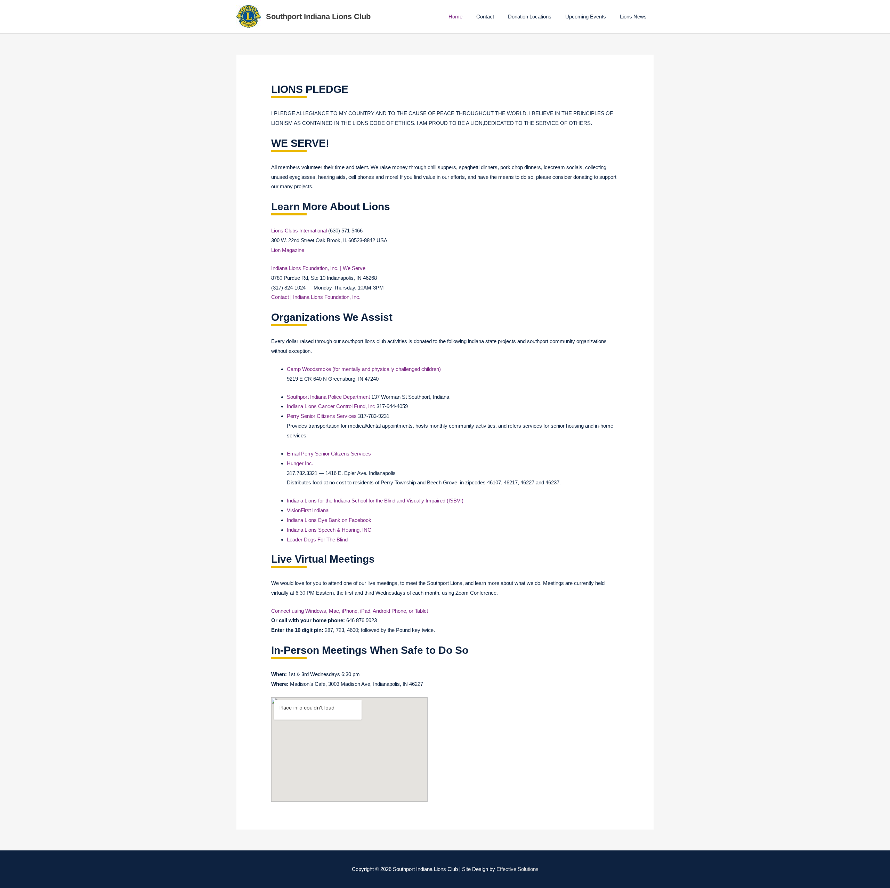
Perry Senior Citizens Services (322, 416)
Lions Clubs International (299, 230)
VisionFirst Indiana (308, 510)
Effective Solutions (517, 869)
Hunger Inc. (300, 463)
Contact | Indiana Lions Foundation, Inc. (316, 297)
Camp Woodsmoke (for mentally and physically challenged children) (364, 369)
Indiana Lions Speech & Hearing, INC (329, 530)
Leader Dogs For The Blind (317, 539)
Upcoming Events (585, 16)
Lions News (633, 16)
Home (455, 16)
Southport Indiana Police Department (328, 397)
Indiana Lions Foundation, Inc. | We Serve (318, 268)
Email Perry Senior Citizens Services (329, 454)
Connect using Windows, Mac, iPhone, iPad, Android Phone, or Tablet (349, 611)
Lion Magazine (287, 250)
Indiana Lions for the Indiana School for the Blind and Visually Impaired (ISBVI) (375, 501)
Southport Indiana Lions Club (318, 16)
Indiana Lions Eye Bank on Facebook (329, 520)
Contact (485, 16)
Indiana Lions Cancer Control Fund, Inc (331, 406)
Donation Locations (529, 16)
